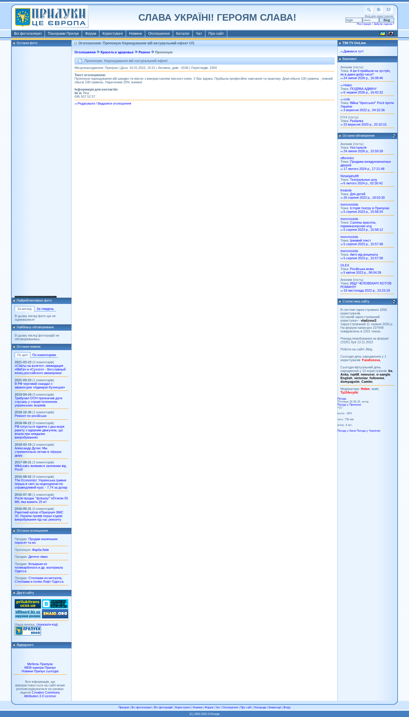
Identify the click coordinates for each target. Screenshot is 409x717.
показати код (47, 624)
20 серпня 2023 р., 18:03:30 (364, 197)
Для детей (357, 194)
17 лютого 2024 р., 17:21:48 (363, 169)
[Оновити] (394, 136)
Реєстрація (364, 23)
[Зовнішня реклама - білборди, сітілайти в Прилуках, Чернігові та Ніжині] (28, 617)
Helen (347, 85)
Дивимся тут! (353, 51)
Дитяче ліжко (38, 556)
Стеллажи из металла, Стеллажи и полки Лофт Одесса (39, 579)
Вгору (287, 707)
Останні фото (27, 43)
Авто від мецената (364, 254)
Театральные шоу (363, 179)
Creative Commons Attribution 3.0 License (42, 694)
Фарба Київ (40, 550)
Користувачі (112, 33)
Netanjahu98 (349, 176)
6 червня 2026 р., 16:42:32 (363, 92)
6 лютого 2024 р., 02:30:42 (363, 183)
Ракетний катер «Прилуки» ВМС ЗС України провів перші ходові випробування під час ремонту (39, 515)
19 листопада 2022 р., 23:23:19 (366, 290)
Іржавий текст (360, 240)
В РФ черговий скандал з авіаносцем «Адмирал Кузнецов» (40, 385)
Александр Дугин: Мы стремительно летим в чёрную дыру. (38, 451)
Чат (199, 33)
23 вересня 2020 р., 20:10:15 (365, 124)
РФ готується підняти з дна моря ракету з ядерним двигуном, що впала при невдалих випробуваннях (39, 432)
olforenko (347, 158)
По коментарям (44, 355)
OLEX (344, 265)
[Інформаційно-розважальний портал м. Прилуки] (28, 634)
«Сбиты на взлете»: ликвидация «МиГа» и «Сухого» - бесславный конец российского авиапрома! (40, 369)
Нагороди (260, 707)
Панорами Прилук (63, 33)
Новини (135, 33)
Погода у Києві (346, 430)
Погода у (349, 404)
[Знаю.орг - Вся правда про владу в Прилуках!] (55, 617)
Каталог (183, 33)
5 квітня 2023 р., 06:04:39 (362, 272)
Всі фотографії (163, 707)
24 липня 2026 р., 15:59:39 (363, 151)
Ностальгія (358, 147)
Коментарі (275, 707)
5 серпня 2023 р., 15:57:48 (363, 244)
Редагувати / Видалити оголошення (104, 103)
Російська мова (362, 269)
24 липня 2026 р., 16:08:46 (363, 78)
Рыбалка (356, 121)
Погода (341, 398)
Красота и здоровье (117, 52)
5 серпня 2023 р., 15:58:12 (363, 229)
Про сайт (216, 33)
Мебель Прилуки (40, 664)
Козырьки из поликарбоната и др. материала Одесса (39, 567)
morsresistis (349, 204)
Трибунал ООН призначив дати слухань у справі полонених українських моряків (38, 401)
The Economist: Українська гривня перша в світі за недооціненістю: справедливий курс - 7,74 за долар (41, 483)
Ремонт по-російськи (30, 416)
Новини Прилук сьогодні (40, 671)
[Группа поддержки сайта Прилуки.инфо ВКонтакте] (55, 607)
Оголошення (159, 33)
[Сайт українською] (382, 34)
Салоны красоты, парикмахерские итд (358, 224)
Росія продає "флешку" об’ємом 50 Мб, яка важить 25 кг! (41, 500)
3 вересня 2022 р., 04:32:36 (364, 110)
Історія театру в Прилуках (370, 208)
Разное (144, 52)
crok (346, 99)
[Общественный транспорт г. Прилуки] (28, 607)
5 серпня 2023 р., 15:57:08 (363, 258)
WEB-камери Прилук (40, 667)
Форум (90, 33)
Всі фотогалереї (28, 33)
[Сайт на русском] (390, 34)
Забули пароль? (384, 23)
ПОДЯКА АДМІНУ (363, 89)
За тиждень (45, 309)
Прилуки (124, 707)
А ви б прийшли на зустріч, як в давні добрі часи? (365, 72)
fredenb (346, 190)
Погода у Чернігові (368, 430)
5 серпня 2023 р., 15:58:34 (363, 211)
